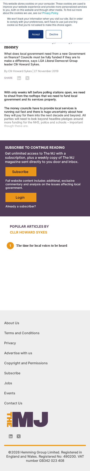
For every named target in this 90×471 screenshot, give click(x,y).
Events (9, 393)
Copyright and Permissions (26, 363)
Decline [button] (53, 34)
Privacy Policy (50, 13)
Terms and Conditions (22, 333)
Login (20, 197)
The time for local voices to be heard (41, 245)
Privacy (10, 343)
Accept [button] (36, 34)
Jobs (8, 383)
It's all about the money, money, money (38, 44)
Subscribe (20, 172)
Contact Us (13, 403)
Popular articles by (29, 226)
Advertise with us (18, 353)
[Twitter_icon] (19, 436)
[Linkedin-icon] (11, 436)
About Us (11, 323)
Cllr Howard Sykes (20, 71)
